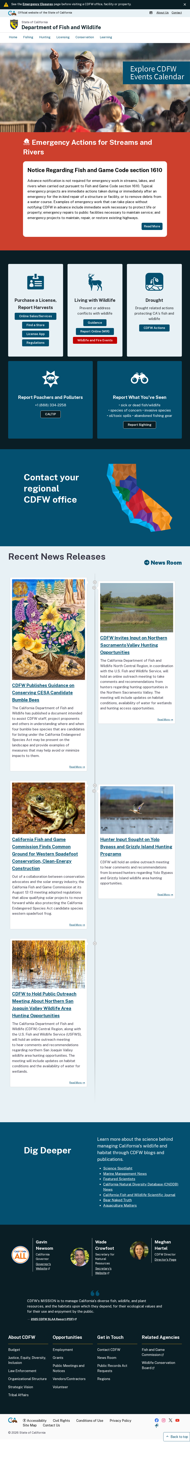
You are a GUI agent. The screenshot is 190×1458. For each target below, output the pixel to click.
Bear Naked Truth (117, 1200)
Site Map (30, 1425)
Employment (63, 1350)
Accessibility (36, 1421)
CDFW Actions (154, 328)
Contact (177, 12)
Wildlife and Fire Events (95, 340)
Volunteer (60, 1387)
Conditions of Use (89, 1421)
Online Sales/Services (35, 316)
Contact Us (51, 1425)
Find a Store (36, 325)
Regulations (36, 343)
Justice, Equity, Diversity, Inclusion (27, 1360)
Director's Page (165, 1259)
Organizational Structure (27, 1379)
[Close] (185, 4)
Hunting (44, 37)
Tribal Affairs (18, 1395)
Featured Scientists (119, 1179)
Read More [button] (152, 226)
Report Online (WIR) (94, 331)
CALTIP (50, 414)
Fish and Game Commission (162, 1352)
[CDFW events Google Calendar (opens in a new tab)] (151, 12)
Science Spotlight (117, 1168)
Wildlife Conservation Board (158, 1365)
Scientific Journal (139, 1195)
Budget (14, 1350)
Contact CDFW (108, 1350)
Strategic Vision (20, 1387)
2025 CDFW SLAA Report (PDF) (53, 1319)
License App (36, 334)
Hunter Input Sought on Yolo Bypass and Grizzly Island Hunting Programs (136, 846)
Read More (75, 766)
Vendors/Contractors (69, 1379)
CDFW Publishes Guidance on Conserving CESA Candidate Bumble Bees (43, 692)
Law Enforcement (22, 1371)
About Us (162, 12)
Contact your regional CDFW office (51, 488)
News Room (106, 1358)
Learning (106, 37)
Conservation (85, 37)
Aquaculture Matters (120, 1205)
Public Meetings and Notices (68, 1368)
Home (13, 37)
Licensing (63, 37)
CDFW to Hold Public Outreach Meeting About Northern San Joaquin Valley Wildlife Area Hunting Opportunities (44, 1004)
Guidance (95, 322)
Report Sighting (139, 425)
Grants (58, 1358)
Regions (103, 1379)
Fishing (28, 37)
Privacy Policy (120, 1421)
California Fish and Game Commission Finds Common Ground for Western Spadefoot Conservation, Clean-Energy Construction (45, 854)
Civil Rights (61, 1421)
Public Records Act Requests (112, 1368)
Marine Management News (125, 1174)
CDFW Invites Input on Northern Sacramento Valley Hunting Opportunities (133, 645)
